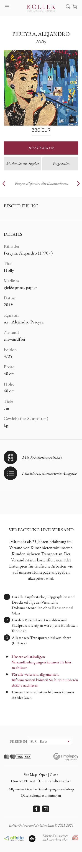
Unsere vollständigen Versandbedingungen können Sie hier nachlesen (41, 662)
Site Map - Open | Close (41, 774)
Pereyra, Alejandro (41, 33)
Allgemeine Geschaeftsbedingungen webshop (41, 789)
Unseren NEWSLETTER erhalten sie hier (41, 781)
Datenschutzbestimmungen (41, 795)
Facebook (36, 809)
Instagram (45, 809)
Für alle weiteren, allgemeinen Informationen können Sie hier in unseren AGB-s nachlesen (45, 680)
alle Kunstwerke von (41, 183)
